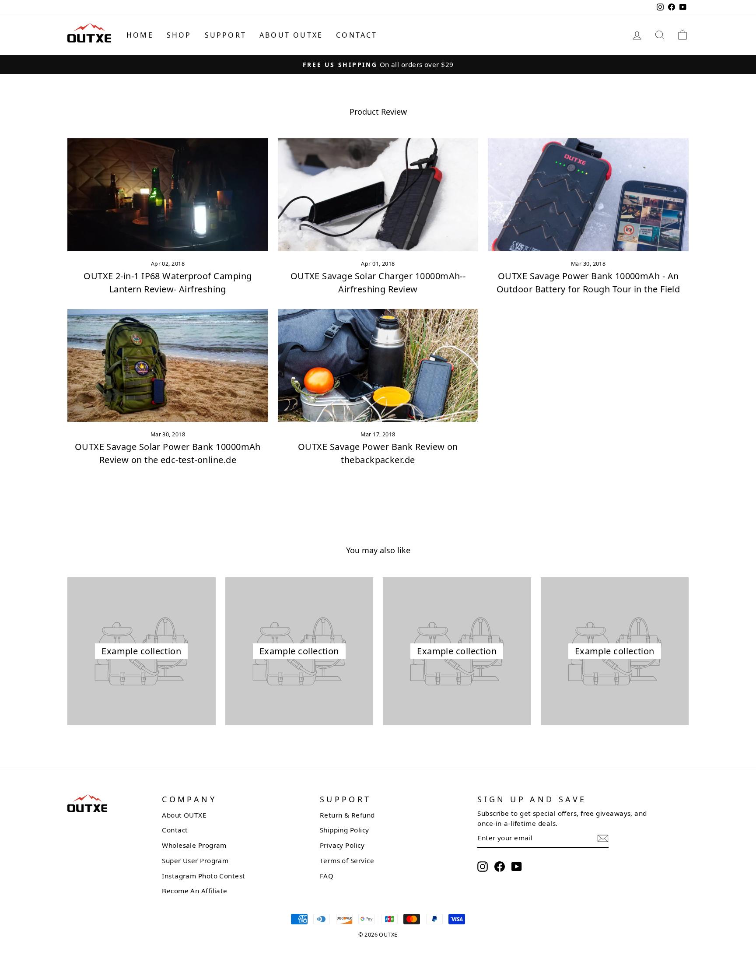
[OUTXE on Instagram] (482, 866)
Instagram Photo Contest (203, 875)
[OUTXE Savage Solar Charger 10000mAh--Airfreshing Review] (378, 194)
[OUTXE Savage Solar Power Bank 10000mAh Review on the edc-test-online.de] (167, 365)
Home (140, 35)
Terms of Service (347, 860)
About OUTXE (291, 35)
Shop (179, 35)
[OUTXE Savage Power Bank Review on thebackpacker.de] (378, 365)
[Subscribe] (603, 838)
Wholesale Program (194, 845)
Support (225, 35)
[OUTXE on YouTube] (516, 866)
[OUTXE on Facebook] (499, 866)
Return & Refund (347, 815)
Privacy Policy (342, 845)
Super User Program (195, 860)
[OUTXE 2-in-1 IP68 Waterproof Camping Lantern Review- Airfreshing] (167, 194)
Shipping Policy (344, 829)
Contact (356, 35)
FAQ (326, 875)
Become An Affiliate (195, 890)
